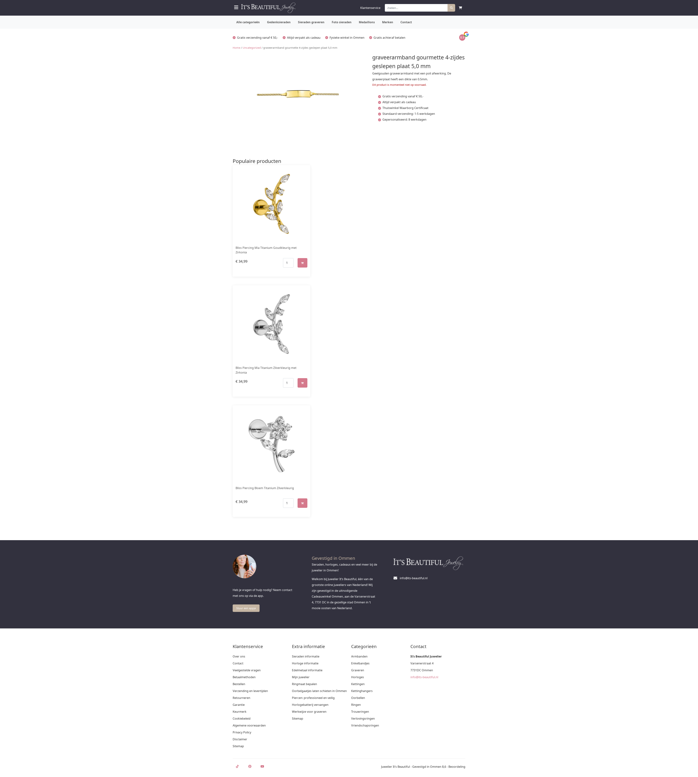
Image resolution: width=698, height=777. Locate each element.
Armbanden (359, 656)
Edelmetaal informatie (307, 670)
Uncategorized (252, 47)
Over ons (239, 656)
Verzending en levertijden (250, 691)
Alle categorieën (248, 22)
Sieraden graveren (311, 22)
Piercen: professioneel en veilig (313, 698)
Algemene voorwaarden (249, 725)
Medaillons (367, 22)
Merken (387, 22)
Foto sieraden (342, 22)
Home (236, 47)
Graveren (357, 670)
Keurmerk (239, 712)
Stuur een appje (246, 608)
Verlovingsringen (363, 719)
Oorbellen (358, 698)
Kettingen (358, 684)
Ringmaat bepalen (304, 684)
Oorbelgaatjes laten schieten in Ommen (319, 691)
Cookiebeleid (241, 719)
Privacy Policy (242, 732)
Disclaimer (240, 739)
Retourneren (241, 698)
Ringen (356, 705)
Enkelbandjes (360, 663)
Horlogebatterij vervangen (310, 705)
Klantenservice (370, 8)
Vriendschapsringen (365, 725)
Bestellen (239, 684)
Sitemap (238, 746)
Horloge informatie (305, 663)
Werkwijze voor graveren (309, 712)
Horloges (357, 677)
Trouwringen (360, 712)
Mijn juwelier (301, 677)
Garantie (239, 705)
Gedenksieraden (279, 22)
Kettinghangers (362, 691)
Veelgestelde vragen (247, 670)
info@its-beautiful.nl (424, 677)
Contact (406, 22)
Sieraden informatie (305, 656)
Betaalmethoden (244, 677)
